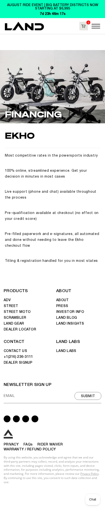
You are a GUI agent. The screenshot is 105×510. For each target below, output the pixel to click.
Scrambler (15, 317)
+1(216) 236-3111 (18, 356)
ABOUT (64, 290)
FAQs (27, 444)
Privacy (11, 444)
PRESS (62, 305)
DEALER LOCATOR (20, 329)
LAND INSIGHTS (70, 323)
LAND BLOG (66, 317)
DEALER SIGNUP (18, 362)
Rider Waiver (50, 444)
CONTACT (14, 341)
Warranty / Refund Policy (30, 448)
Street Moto (17, 311)
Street (11, 305)
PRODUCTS (16, 290)
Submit (88, 395)
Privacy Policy (89, 474)
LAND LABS (68, 341)
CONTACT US (15, 350)
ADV (7, 299)
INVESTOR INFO (70, 311)
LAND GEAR (14, 323)
